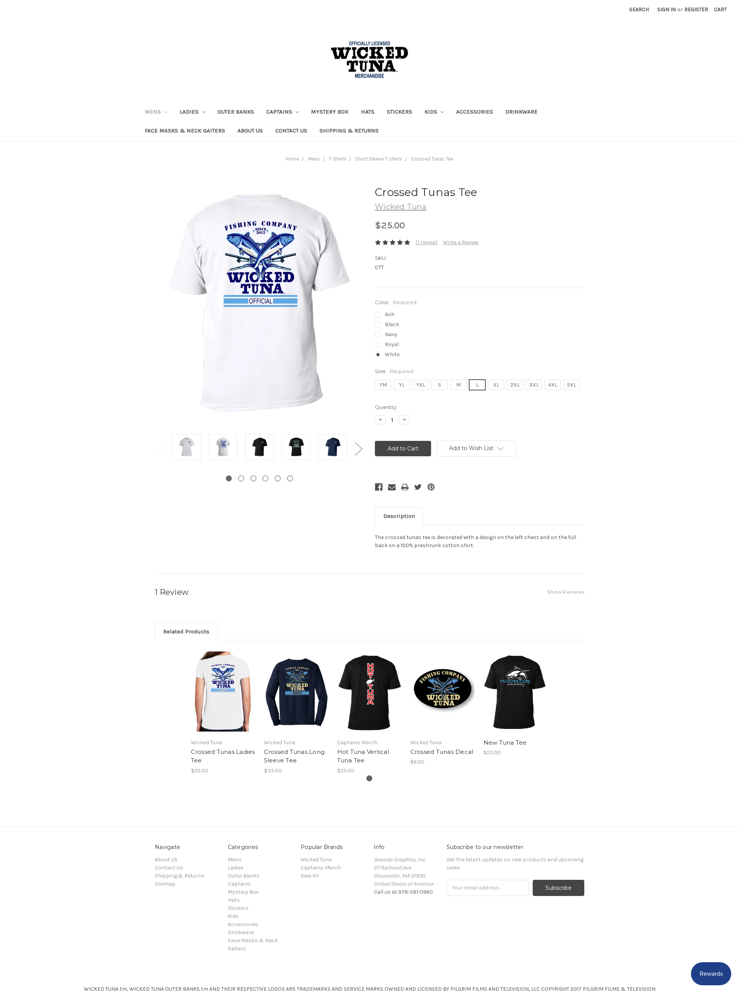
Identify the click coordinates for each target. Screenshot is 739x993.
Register (696, 9)
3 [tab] (253, 478)
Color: (395, 302)
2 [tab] (241, 478)
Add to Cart (442, 698)
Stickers (399, 111)
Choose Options (223, 698)
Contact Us (291, 130)
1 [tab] (229, 478)
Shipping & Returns (349, 130)
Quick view (223, 685)
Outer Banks (235, 111)
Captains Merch (321, 867)
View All (310, 875)
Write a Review (460, 242)
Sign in (666, 9)
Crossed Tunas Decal (441, 751)
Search (639, 9)
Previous (160, 448)
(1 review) (427, 242)
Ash (390, 314)
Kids (432, 111)
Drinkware (521, 111)
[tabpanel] (186, 448)
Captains (280, 111)
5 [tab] (278, 478)
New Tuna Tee (505, 742)
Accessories (474, 111)
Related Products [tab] (186, 631)
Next (358, 448)
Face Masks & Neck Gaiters (185, 130)
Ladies (190, 111)
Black (392, 324)
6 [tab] (290, 478)
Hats (368, 111)
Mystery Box (330, 111)
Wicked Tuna (316, 859)
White (392, 354)
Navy (391, 334)
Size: (394, 371)
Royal (392, 344)
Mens (153, 111)
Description (399, 515)
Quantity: (386, 407)
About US (250, 130)
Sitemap (165, 884)
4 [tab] (265, 478)
